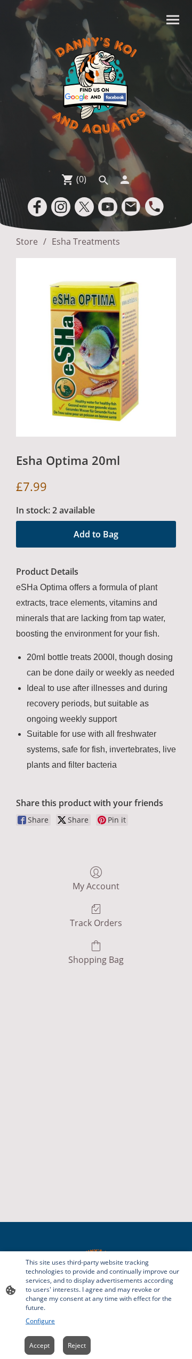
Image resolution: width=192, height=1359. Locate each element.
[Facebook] (37, 206)
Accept (39, 1345)
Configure (40, 1320)
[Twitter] (84, 206)
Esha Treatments (86, 241)
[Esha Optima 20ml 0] (96, 347)
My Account (96, 885)
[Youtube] (107, 206)
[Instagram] (60, 206)
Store (27, 241)
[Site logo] (96, 84)
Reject (77, 1345)
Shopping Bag (96, 959)
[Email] (131, 206)
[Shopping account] (124, 179)
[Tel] (154, 206)
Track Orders (96, 922)
